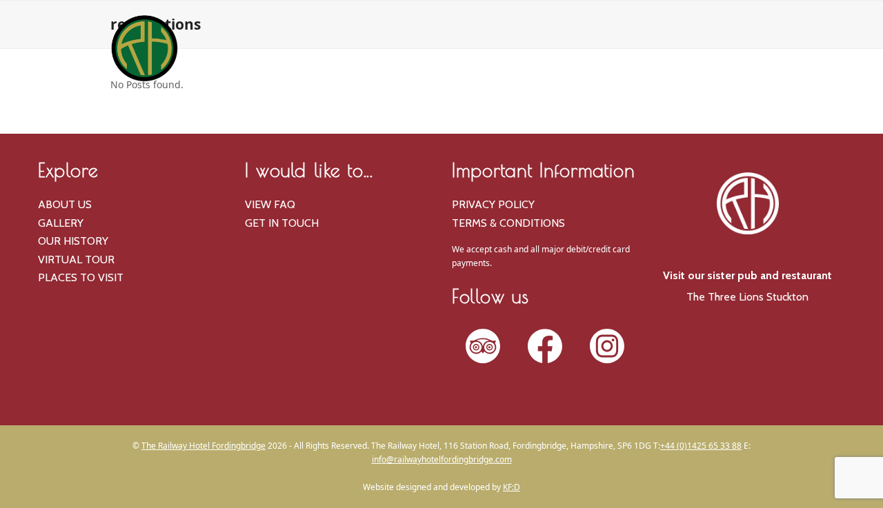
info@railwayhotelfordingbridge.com (442, 459)
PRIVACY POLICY (493, 204)
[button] (747, 110)
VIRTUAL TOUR (76, 259)
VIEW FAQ (270, 204)
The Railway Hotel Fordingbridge (203, 445)
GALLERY (60, 223)
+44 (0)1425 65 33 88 (701, 445)
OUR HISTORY (73, 240)
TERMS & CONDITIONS (508, 223)
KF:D (511, 487)
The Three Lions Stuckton (747, 296)
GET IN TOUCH (282, 223)
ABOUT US (65, 204)
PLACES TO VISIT (80, 277)
